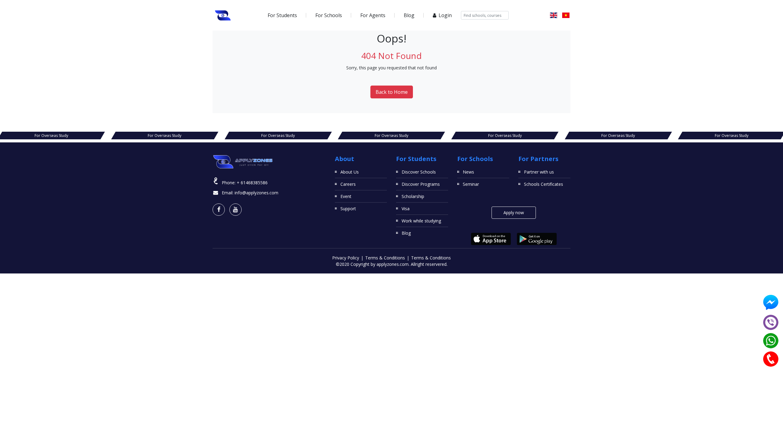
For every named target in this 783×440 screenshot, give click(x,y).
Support (348, 208)
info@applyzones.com (256, 193)
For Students (282, 15)
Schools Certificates (543, 184)
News (468, 172)
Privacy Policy (345, 258)
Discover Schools (419, 172)
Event (345, 196)
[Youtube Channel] (235, 210)
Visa (406, 208)
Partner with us (539, 172)
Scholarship (413, 196)
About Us (349, 172)
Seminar (471, 184)
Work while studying (421, 221)
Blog (409, 15)
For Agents (372, 15)
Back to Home (392, 92)
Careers (348, 184)
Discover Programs (421, 184)
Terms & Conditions (385, 258)
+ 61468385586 (252, 182)
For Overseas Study (51, 135)
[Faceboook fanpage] (219, 210)
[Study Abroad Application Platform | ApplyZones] (223, 15)
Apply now (513, 212)
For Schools (328, 15)
